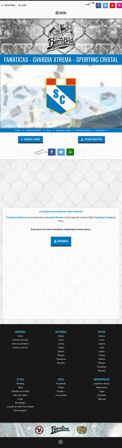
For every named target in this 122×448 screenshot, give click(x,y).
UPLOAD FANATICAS (93, 139)
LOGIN (23, 5)
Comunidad (60, 395)
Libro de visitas (20, 395)
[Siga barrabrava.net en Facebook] (98, 5)
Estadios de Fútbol (20, 391)
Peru (48, 130)
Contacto (101, 395)
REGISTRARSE (9, 5)
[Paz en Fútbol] (39, 430)
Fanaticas (61, 359)
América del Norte (20, 344)
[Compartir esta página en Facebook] (51, 151)
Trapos (61, 347)
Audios (101, 344)
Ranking (20, 383)
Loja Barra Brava (102, 383)
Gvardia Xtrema (83, 130)
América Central (20, 340)
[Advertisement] (61, 184)
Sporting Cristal (63, 130)
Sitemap (102, 399)
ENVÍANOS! (62, 241)
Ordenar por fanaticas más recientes (62, 211)
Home (18, 130)
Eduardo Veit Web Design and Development (61, 442)
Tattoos (61, 351)
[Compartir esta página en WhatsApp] (70, 151)
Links (101, 347)
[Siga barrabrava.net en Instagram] (119, 5)
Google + (61, 391)
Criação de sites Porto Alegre (20, 406)
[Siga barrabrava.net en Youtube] (112, 5)
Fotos (61, 340)
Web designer (20, 410)
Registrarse (101, 387)
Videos (61, 336)
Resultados (20, 402)
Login (101, 391)
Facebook (61, 383)
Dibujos (60, 355)
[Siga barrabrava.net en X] (105, 5)
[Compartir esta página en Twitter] (61, 151)
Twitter (61, 387)
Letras (61, 344)
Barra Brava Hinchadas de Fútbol (61, 36)
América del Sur (33, 130)
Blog (20, 387)
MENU (63, 12)
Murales (61, 363)
